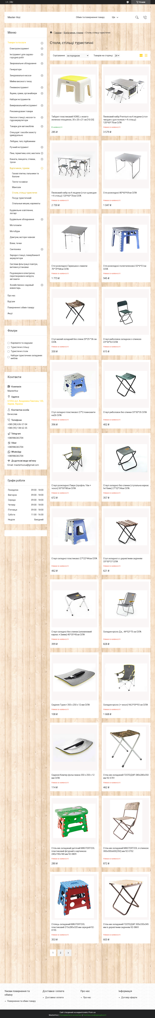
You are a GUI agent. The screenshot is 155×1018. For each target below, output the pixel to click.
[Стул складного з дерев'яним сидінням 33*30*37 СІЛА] (126, 531)
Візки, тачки (16, 243)
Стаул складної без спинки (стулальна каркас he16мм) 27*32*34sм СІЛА (126, 487)
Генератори (15, 69)
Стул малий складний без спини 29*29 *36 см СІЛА (74, 340)
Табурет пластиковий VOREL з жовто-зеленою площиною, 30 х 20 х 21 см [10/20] (72, 118)
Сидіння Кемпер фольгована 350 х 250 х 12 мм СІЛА (72, 776)
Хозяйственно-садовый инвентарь (22, 286)
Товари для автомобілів (22, 126)
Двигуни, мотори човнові (22, 237)
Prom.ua (92, 1012)
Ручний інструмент (19, 147)
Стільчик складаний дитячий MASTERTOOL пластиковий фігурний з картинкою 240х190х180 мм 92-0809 (73, 851)
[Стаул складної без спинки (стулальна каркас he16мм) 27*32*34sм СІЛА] (126, 458)
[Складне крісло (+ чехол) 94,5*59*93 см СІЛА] (126, 677)
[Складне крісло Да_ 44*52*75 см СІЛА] (126, 604)
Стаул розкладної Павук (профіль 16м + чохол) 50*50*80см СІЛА (71, 487)
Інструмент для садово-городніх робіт (22, 56)
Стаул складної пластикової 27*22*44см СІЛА (74, 558)
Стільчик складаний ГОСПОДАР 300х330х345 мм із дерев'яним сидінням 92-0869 (126, 925)
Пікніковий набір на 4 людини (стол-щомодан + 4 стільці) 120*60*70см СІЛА (74, 194)
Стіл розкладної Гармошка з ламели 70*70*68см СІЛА (69, 267)
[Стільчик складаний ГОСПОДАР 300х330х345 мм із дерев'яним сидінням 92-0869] (126, 897)
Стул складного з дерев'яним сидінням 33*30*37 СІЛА (122, 560)
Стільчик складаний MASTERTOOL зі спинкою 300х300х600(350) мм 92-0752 (126, 849)
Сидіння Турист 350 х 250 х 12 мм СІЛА (70, 705)
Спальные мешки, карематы (26, 203)
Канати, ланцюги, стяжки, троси (22, 160)
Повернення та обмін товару (21, 1001)
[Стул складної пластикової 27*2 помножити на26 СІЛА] (74, 385)
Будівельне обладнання (22, 219)
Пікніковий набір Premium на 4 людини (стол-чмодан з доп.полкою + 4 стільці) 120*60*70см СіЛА (125, 119)
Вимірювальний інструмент (23, 105)
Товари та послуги (17, 42)
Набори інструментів (20, 99)
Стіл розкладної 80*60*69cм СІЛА (120, 192)
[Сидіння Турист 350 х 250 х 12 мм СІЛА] (74, 677)
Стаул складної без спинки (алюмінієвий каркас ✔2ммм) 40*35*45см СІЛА (71, 633)
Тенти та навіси (20, 182)
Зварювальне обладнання (23, 63)
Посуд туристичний (21, 198)
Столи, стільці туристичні (24, 192)
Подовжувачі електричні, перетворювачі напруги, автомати (22, 276)
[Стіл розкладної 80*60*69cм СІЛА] (126, 165)
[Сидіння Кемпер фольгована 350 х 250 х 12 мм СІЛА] (74, 748)
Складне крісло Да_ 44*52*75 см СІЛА (122, 631)
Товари (57, 32)
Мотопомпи (15, 225)
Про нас (11, 295)
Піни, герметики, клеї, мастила (25, 153)
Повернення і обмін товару (21, 307)
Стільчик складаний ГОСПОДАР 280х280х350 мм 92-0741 (126, 776)
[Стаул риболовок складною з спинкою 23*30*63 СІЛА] (126, 312)
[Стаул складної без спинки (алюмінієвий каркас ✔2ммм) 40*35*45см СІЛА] (74, 604)
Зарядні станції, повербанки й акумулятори (25, 256)
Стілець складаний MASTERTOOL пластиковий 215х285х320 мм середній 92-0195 (72, 927)
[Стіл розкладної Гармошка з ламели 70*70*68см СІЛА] (74, 239)
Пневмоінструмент (19, 87)
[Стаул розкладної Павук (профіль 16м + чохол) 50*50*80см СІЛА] (74, 458)
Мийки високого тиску (21, 81)
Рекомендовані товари (21, 111)
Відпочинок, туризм (73, 32)
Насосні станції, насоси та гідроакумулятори (22, 119)
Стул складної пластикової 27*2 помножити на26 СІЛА (73, 413)
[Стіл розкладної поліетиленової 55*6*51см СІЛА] (126, 239)
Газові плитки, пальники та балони (25, 175)
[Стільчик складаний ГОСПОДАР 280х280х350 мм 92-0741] (126, 748)
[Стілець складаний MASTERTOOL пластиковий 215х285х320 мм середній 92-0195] (74, 897)
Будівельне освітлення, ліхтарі (21, 211)
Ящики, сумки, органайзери (23, 93)
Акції (10, 313)
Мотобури (15, 231)
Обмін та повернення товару (90, 17)
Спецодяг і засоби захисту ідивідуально (23, 134)
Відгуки (11, 301)
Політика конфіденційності (94, 1015)
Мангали (16, 187)
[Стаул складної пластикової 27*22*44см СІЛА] (74, 531)
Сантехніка (15, 249)
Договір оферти (129, 997)
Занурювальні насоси (20, 75)
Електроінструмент (19, 48)
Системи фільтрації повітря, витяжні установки (24, 265)
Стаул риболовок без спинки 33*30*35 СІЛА (125, 412)
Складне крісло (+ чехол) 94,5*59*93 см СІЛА (125, 705)
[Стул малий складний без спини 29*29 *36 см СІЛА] (74, 312)
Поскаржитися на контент (70, 1015)
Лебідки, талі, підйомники (22, 141)
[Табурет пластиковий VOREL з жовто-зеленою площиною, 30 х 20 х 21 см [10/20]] (74, 89)
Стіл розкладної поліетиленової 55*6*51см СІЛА (124, 267)
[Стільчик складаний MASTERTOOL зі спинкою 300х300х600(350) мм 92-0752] (126, 821)
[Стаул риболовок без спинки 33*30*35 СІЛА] (126, 385)
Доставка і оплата (54, 997)
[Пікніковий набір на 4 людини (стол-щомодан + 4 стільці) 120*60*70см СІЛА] (74, 165)
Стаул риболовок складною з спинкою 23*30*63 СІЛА (122, 340)
